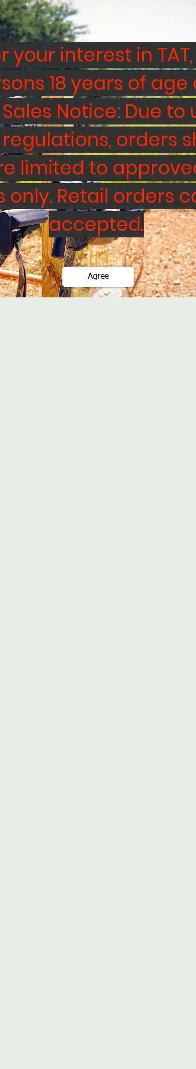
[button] (98, 277)
